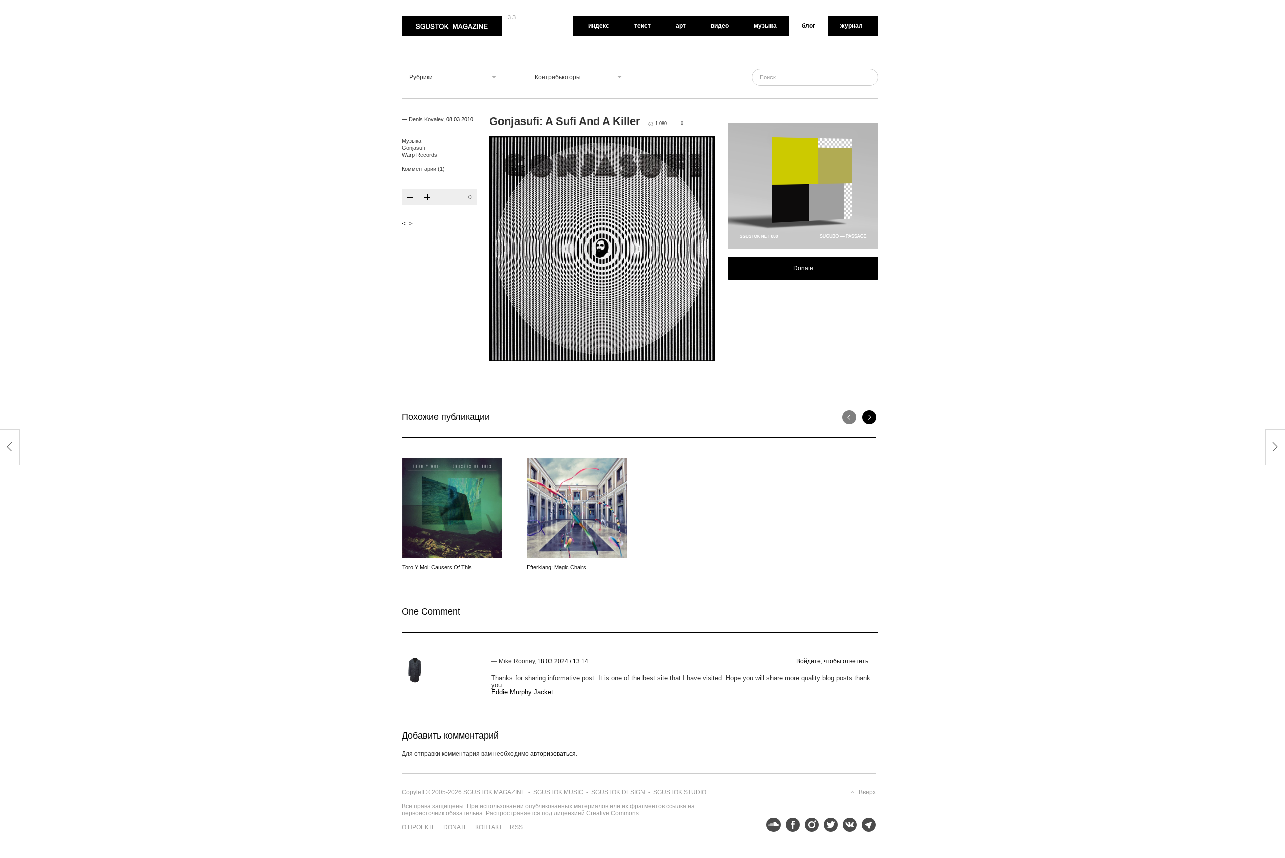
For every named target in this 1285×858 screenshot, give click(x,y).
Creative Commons (612, 813)
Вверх (867, 792)
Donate (803, 268)
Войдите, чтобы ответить (832, 661)
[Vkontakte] (847, 825)
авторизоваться (553, 753)
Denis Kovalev (426, 119)
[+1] (427, 197)
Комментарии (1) (423, 169)
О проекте (419, 827)
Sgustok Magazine (428, 19)
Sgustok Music (558, 792)
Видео (720, 25)
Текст (642, 25)
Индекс (598, 25)
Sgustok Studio (679, 792)
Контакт (488, 827)
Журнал (851, 25)
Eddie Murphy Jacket (522, 692)
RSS (516, 827)
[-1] (410, 197)
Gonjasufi (413, 148)
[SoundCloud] (771, 825)
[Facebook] (790, 825)
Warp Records (419, 155)
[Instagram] (809, 825)
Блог (808, 25)
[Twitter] (828, 825)
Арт (681, 25)
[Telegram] (866, 825)
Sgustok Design (618, 792)
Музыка (765, 25)
